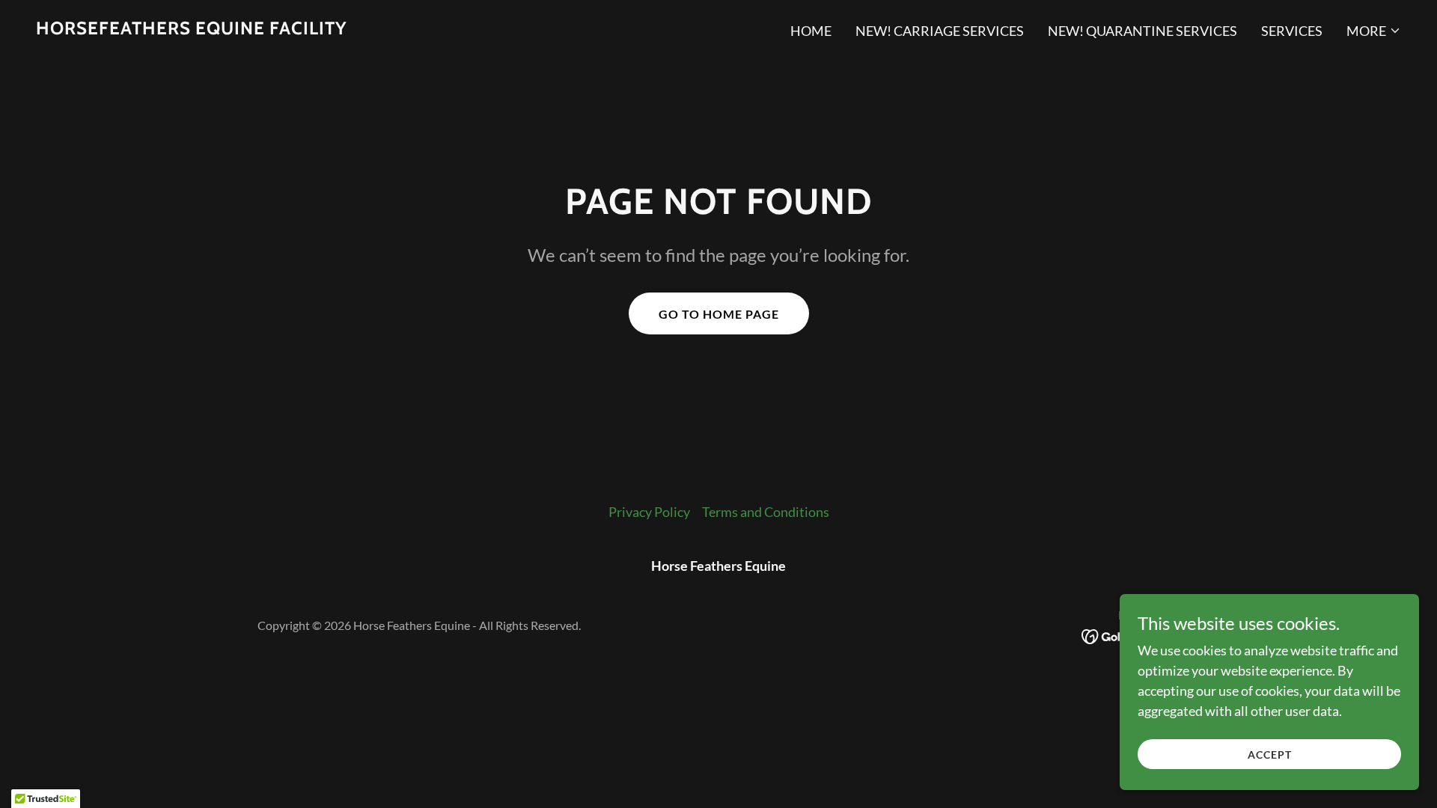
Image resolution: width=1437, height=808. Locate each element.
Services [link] (1291, 30)
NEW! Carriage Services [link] (939, 30)
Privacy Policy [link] (649, 512)
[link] (191, 29)
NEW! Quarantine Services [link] (1142, 30)
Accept (1270, 754)
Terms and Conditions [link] (765, 512)
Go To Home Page (719, 314)
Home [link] (811, 30)
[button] (1373, 31)
